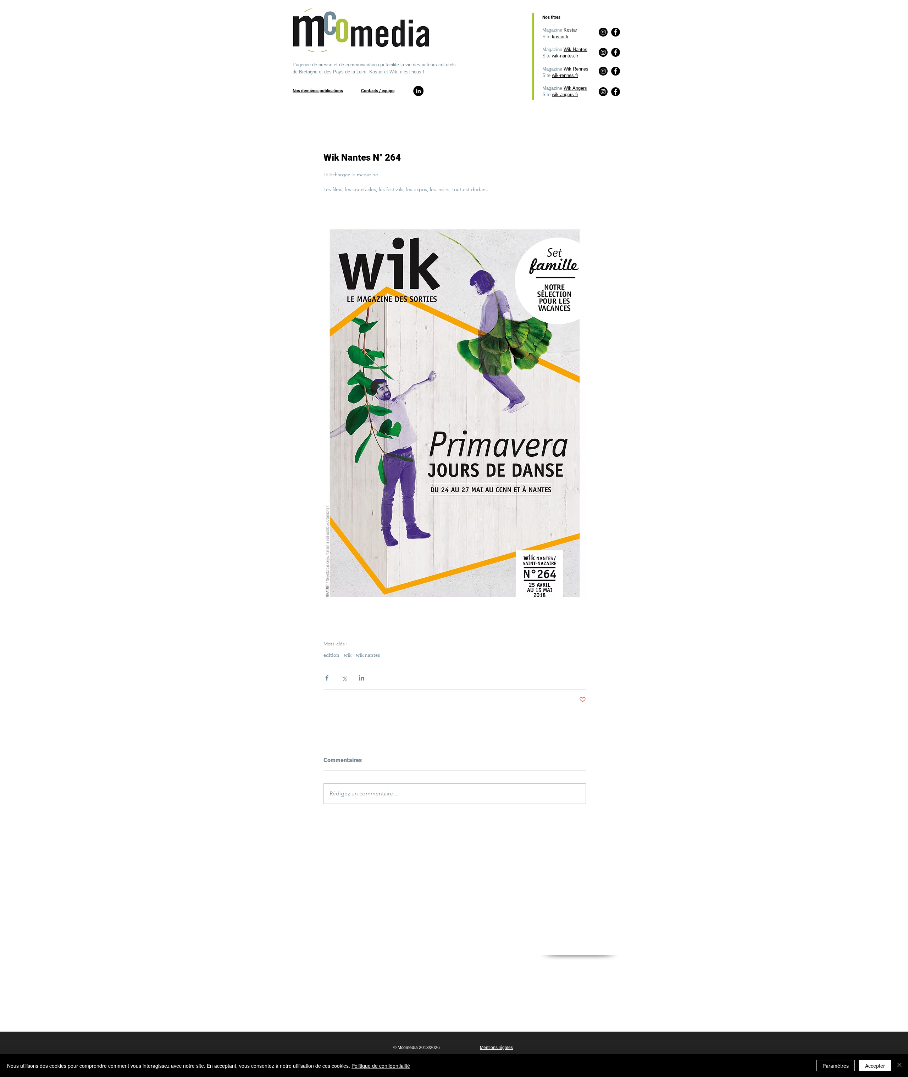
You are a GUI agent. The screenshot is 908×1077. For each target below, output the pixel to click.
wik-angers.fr (565, 94)
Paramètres (836, 1065)
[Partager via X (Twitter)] (344, 677)
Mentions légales (496, 1047)
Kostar (570, 30)
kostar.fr (560, 36)
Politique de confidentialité (380, 1065)
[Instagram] (603, 91)
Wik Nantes (575, 49)
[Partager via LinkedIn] (361, 677)
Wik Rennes (576, 69)
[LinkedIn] (418, 91)
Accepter (875, 1065)
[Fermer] (899, 1065)
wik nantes (368, 655)
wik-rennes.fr (565, 75)
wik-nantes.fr (565, 56)
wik (347, 655)
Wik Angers (575, 88)
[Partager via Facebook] (326, 677)
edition (331, 655)
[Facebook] (615, 91)
